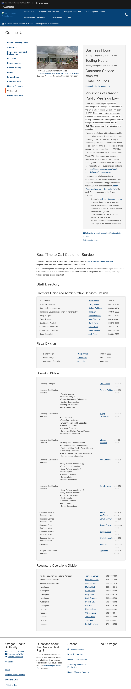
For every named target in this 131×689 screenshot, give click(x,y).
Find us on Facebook (16, 651)
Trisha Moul (93, 326)
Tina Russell (105, 383)
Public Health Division (16, 23)
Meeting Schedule (15, 86)
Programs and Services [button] (50, 11)
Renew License (14, 63)
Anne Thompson (95, 319)
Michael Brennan (103, 441)
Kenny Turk (82, 357)
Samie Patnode (95, 315)
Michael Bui (90, 587)
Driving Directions (15, 95)
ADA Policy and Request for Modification (78, 665)
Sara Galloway (106, 486)
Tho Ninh (89, 620)
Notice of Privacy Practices (78, 672)
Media (7, 669)
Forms (10, 72)
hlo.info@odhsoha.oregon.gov (97, 86)
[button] (8, 6)
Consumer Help (14, 81)
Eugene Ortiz (90, 609)
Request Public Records (15, 674)
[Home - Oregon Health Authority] (3, 23)
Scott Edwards (91, 598)
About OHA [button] (30, 11)
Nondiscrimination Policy (77, 659)
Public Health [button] (58, 17)
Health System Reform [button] (97, 11)
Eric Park (89, 605)
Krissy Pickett (94, 304)
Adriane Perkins (106, 390)
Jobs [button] (70, 17)
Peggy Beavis (105, 531)
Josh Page (93, 334)
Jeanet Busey (105, 525)
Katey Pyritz (104, 544)
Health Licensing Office (37, 23)
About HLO (12, 47)
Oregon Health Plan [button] (74, 11)
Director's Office (11, 679)
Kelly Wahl (89, 594)
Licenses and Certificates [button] (36, 17)
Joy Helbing (82, 361)
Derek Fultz (93, 323)
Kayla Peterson (91, 624)
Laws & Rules (13, 77)
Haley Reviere (94, 330)
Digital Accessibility (75, 654)
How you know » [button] (43, 3)
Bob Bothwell (94, 300)
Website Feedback (15, 656)
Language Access (76, 649)
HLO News (11, 58)
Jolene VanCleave (104, 513)
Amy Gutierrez (105, 459)
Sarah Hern (90, 590)
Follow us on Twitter (15, 654)
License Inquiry (17, 68)
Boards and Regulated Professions (17, 53)
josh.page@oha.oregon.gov (111, 199)
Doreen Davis (90, 601)
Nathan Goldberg (95, 308)
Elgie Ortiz (104, 550)
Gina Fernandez (92, 579)
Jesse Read (90, 616)
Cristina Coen (90, 613)
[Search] (127, 15)
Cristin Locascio (106, 538)
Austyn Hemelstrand (105, 415)
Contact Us (12, 90)
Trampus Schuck (92, 576)
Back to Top (12, 685)
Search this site (23, 27)
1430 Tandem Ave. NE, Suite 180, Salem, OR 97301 (57, 73)
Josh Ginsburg (91, 583)
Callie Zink (93, 311)
